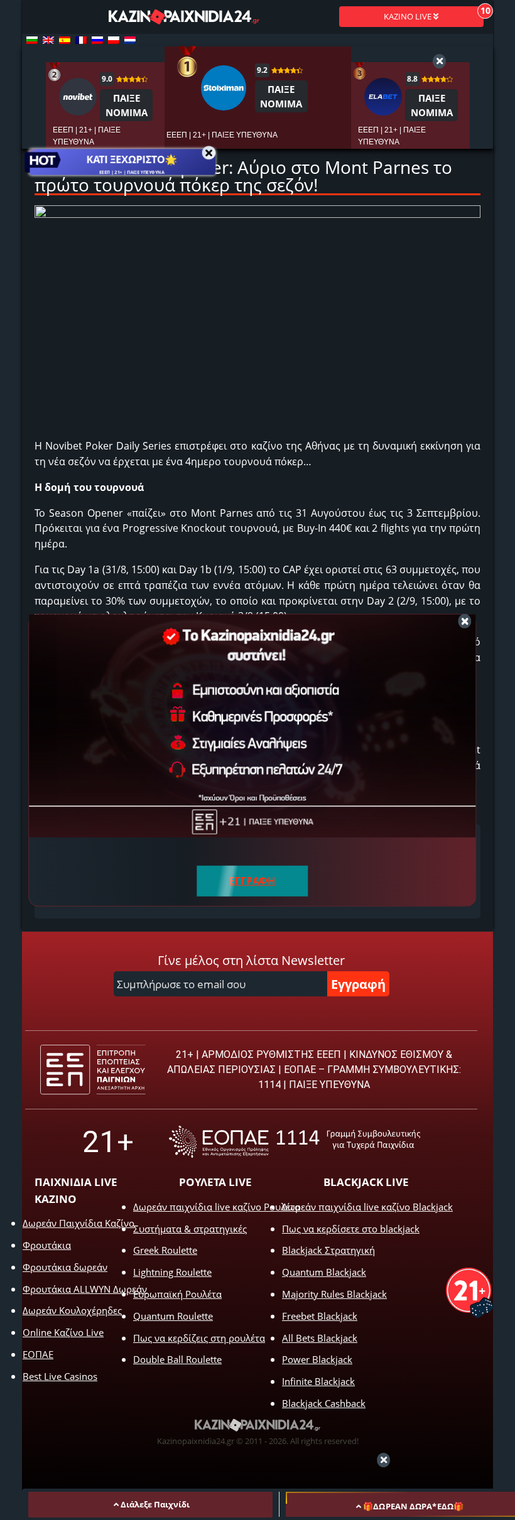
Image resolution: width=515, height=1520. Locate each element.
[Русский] (97, 40)
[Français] (81, 40)
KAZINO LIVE (408, 16)
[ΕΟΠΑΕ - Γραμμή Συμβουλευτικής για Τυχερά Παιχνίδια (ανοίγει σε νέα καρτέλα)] (294, 1142)
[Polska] (113, 40)
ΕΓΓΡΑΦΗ (252, 881)
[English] (48, 40)
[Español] (64, 40)
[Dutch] (130, 40)
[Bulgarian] (32, 40)
